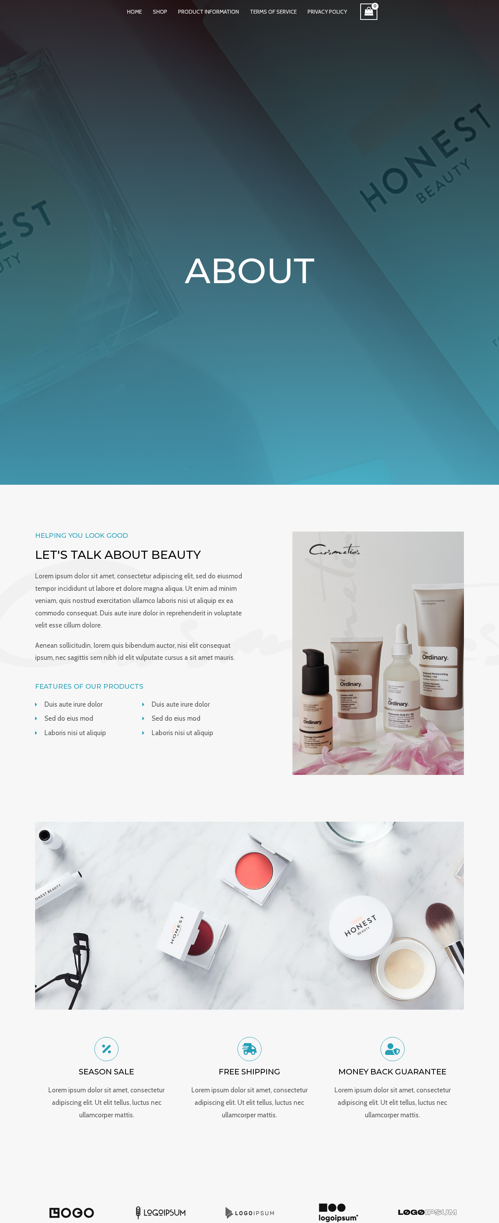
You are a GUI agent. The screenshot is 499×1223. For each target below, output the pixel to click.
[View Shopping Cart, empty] (368, 12)
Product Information (208, 11)
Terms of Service (273, 11)
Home (134, 11)
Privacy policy (327, 11)
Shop (160, 11)
